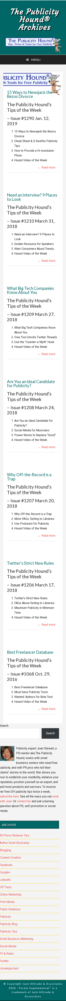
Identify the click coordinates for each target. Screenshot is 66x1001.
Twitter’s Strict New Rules (30, 563)
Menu (35, 59)
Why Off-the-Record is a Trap (29, 476)
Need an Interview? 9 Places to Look (32, 197)
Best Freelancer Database (30, 652)
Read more (48, 167)
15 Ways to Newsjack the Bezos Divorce (29, 94)
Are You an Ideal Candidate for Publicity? (31, 383)
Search (50, 733)
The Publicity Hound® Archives (35, 19)
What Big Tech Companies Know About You (30, 290)
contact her (24, 801)
